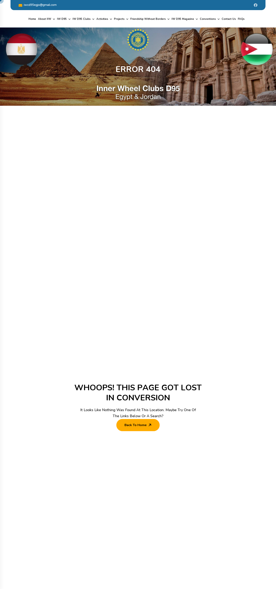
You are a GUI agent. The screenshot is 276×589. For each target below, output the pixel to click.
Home (32, 19)
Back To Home (135, 425)
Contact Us (229, 19)
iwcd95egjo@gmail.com (40, 5)
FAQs (241, 19)
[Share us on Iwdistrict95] (255, 5)
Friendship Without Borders (148, 19)
